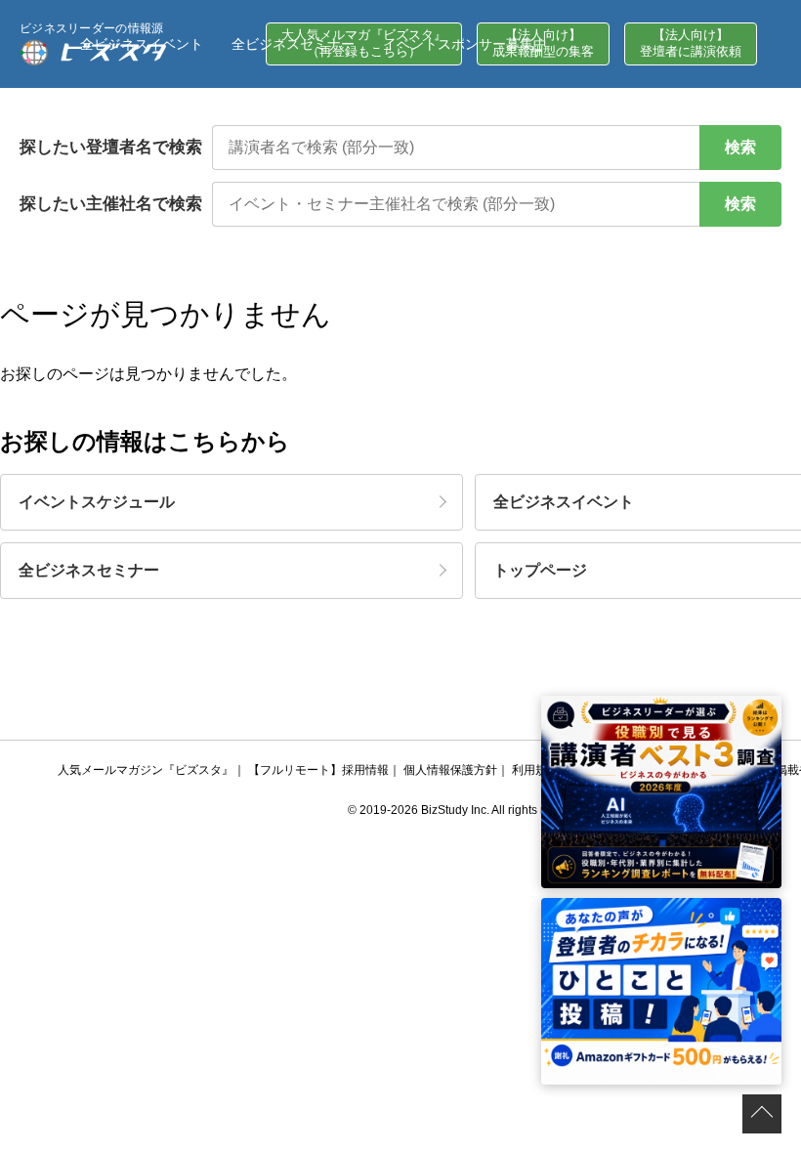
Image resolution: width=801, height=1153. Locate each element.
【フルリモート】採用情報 (318, 770)
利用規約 (535, 770)
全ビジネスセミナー (293, 44)
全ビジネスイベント (141, 44)
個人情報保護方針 (450, 770)
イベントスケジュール (97, 501)
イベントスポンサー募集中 (465, 44)
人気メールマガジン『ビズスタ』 (145, 770)
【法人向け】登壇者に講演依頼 (690, 43)
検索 (740, 147)
